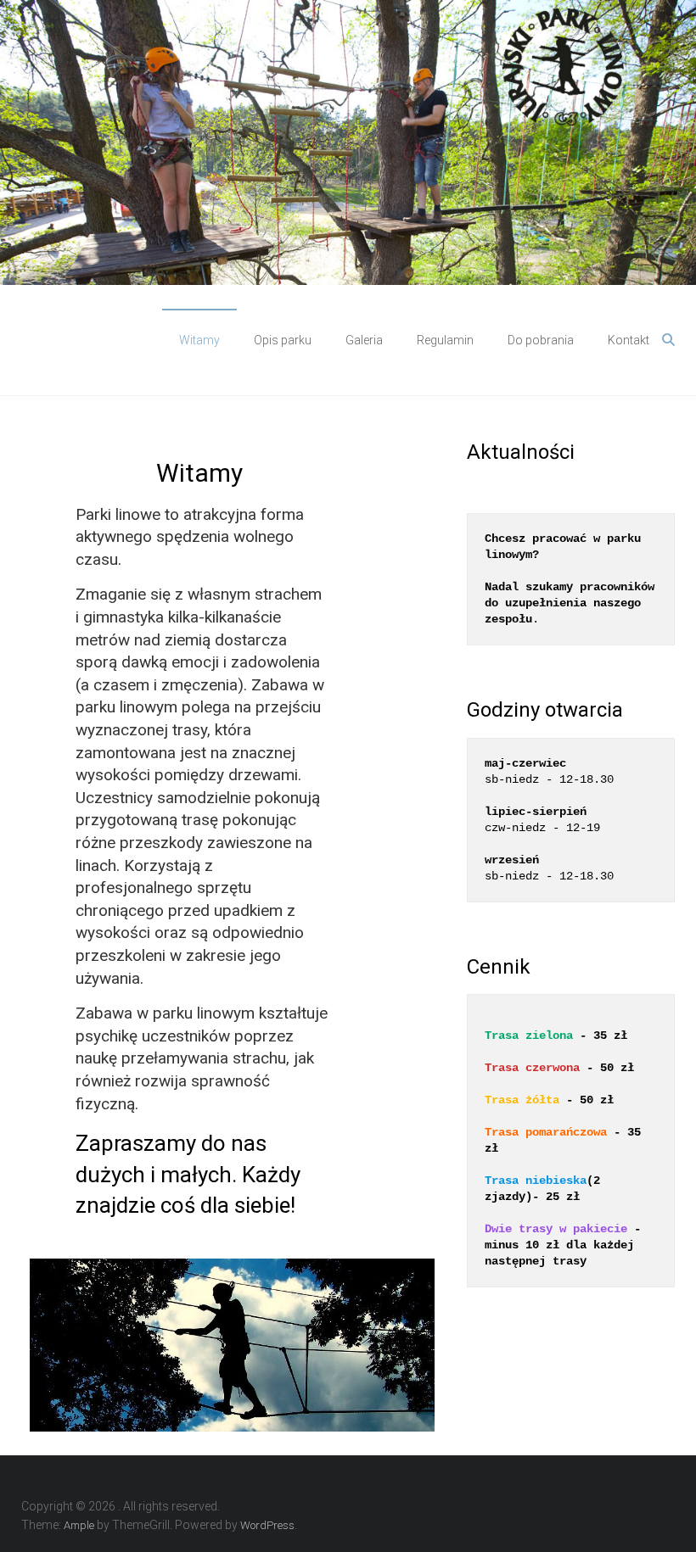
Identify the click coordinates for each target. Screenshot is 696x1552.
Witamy (199, 340)
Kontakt (628, 340)
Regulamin (445, 340)
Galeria (364, 340)
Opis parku (283, 340)
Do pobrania (541, 340)
